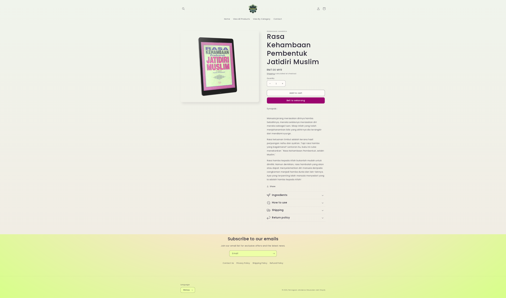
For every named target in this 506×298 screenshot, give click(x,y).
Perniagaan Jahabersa (297, 290)
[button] (183, 9)
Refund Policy (276, 263)
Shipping (271, 73)
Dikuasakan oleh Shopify (315, 290)
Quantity (270, 78)
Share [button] (273, 186)
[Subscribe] (274, 253)
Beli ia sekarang (296, 100)
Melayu (186, 290)
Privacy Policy (243, 263)
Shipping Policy (260, 263)
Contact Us (228, 263)
